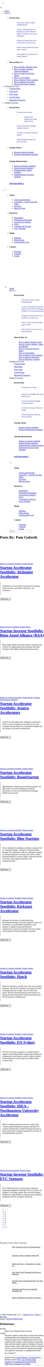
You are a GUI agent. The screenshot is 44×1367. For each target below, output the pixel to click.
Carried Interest (21, 1357)
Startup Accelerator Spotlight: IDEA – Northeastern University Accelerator (19, 1108)
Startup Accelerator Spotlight (24, 166)
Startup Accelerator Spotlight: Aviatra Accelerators (16, 708)
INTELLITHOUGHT (14, 1319)
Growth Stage (14, 97)
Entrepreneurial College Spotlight (31, 445)
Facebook (17, 252)
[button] (6, 190)
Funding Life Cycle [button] (12, 86)
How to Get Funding (22, 78)
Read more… (5, 599)
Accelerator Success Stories (24, 112)
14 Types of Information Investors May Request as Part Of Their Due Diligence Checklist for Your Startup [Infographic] (32, 309)
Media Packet (19, 240)
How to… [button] (8, 13)
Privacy (37, 1315)
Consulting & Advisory (22, 226)
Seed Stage (13, 91)
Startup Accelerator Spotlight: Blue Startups (19, 836)
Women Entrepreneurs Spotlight (26, 154)
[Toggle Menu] (1, 7)
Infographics (18, 218)
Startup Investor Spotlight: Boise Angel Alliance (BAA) (30, 119)
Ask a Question (20, 229)
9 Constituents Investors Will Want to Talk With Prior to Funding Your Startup (24, 1363)
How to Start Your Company (24, 84)
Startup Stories (27, 564)
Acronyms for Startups (22, 222)
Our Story (17, 206)
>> (6, 1227)
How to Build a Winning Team (25, 67)
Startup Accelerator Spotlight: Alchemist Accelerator (16, 572)
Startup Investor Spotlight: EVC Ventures (22, 1176)
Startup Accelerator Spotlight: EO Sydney (17, 1040)
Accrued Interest (34, 1357)
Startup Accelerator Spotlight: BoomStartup (19, 774)
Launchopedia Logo (21, 242)
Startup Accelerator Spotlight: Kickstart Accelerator (16, 906)
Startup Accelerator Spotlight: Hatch (16, 974)
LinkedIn (17, 254)
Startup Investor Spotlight (23, 168)
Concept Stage (14, 89)
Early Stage (13, 94)
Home (7, 11)
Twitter (16, 256)
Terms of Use (28, 1315)
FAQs (16, 224)
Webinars (17, 238)
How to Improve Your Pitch (24, 82)
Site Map (3, 1317)
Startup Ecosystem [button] (11, 103)
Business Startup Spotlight (24, 152)
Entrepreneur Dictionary (23, 220)
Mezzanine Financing (17, 100)
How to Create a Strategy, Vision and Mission (23, 70)
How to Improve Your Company (26, 80)
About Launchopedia (22, 200)
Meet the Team (19, 208)
